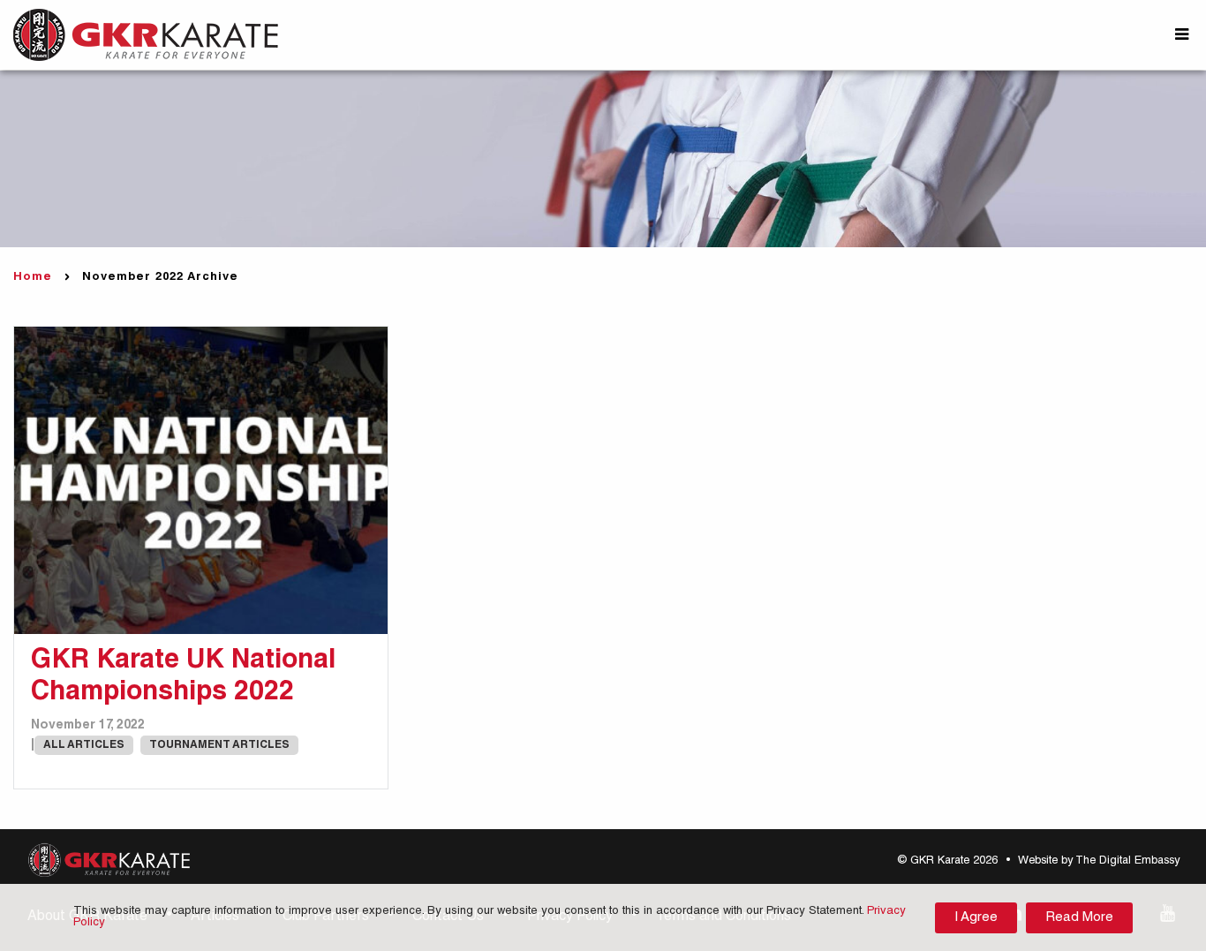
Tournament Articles (219, 745)
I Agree (976, 918)
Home (32, 277)
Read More (1079, 918)
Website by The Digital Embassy (1099, 861)
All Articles (83, 745)
